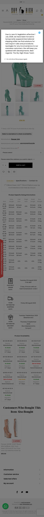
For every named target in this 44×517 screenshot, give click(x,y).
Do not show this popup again (17, 59)
